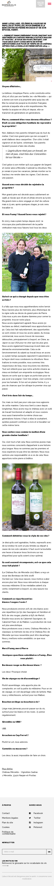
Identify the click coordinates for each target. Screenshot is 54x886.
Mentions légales (10, 818)
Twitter (37, 818)
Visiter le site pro (40, 4)
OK (49, 852)
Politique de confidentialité (9, 833)
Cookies (6, 827)
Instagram (38, 822)
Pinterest (38, 827)
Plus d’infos (7, 769)
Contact (6, 813)
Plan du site (7, 822)
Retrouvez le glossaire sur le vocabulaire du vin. (24, 863)
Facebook (38, 813)
